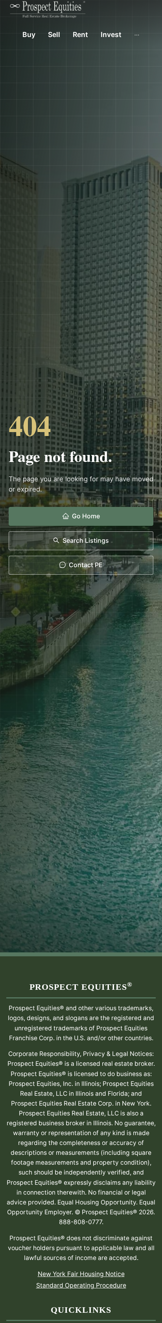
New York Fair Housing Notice (81, 1274)
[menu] (81, 34)
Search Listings (86, 540)
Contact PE (86, 565)
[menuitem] (28, 34)
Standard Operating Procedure (81, 1285)
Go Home (86, 516)
